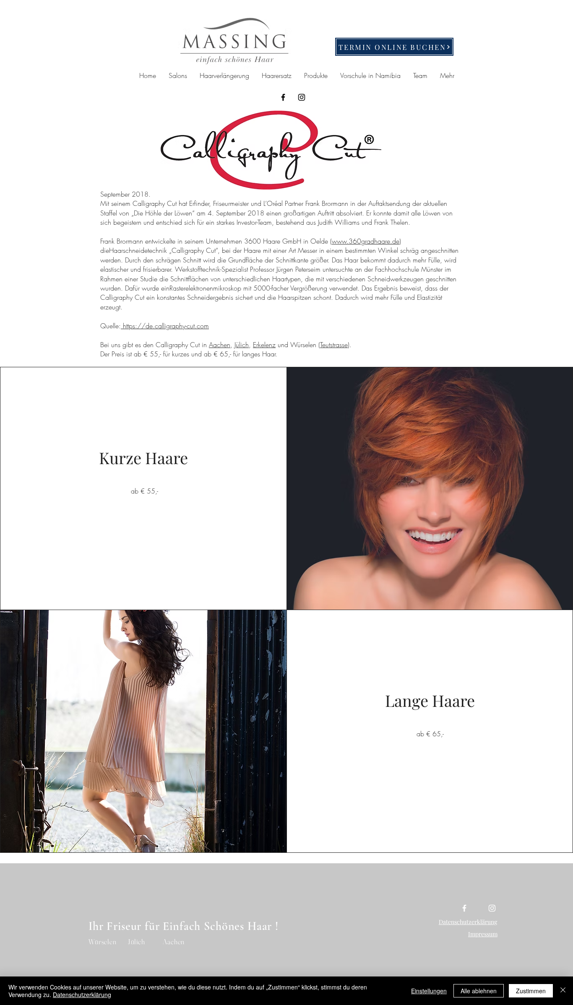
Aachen (219, 344)
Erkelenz (264, 344)
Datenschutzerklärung (82, 994)
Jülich (241, 344)
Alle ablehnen (479, 991)
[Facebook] (283, 97)
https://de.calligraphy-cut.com (165, 325)
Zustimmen (531, 991)
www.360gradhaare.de (365, 241)
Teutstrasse (334, 344)
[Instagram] (301, 97)
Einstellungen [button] (429, 991)
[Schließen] (563, 990)
